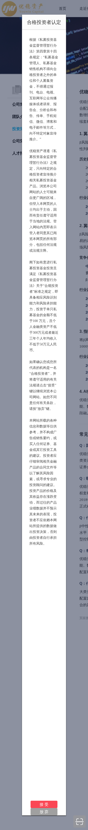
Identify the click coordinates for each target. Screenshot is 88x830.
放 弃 (44, 811)
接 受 (44, 804)
